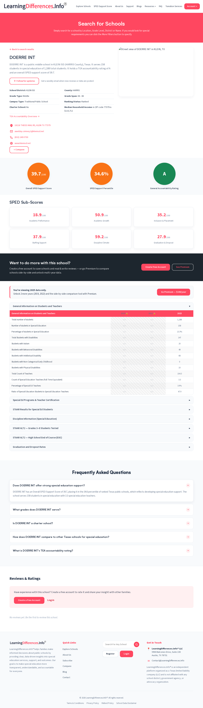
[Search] (136, 644)
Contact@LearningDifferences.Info (168, 660)
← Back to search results (22, 49)
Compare (67, 666)
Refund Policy (108, 703)
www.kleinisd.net (23, 143)
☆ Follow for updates (24, 81)
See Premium (182, 267)
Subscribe (67, 660)
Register (110, 653)
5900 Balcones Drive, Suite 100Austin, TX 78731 (166, 653)
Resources (150, 6)
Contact (66, 677)
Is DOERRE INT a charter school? (33, 523)
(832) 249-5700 (21, 137)
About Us (119, 6)
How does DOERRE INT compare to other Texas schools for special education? (61, 536)
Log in (50, 600)
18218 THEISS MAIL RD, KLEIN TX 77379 (32, 125)
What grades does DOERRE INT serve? (36, 509)
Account (192, 6)
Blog (65, 672)
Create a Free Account (29, 600)
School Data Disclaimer (126, 703)
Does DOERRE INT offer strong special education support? (49, 485)
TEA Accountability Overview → (24, 116)
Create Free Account (155, 267)
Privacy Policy (93, 703)
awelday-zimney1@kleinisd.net (29, 131)
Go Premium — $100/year (173, 292)
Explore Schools (83, 6)
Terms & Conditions (75, 703)
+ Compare (19, 149)
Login (126, 653)
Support (130, 6)
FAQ (160, 6)
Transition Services (173, 6)
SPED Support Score (103, 6)
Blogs (139, 6)
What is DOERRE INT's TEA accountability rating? (43, 550)
